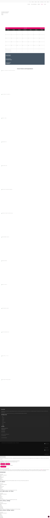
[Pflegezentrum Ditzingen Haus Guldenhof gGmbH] (25, 225)
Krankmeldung (3, 422)
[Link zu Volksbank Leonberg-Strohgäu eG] (25, 391)
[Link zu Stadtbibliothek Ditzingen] (25, 320)
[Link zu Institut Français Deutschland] (25, 130)
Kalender (3, 419)
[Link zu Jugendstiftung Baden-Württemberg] (25, 249)
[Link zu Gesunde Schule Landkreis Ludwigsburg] (25, 201)
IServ (2, 416)
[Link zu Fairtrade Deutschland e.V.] (25, 177)
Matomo (42, 469)
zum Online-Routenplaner (4, 437)
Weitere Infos (27, 480)
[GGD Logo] (4, 4)
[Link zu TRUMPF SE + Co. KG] (25, 367)
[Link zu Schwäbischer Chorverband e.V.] (25, 106)
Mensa (3, 423)
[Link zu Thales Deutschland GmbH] (25, 344)
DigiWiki (3, 425)
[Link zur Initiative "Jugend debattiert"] (25, 272)
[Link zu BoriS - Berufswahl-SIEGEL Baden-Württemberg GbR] (25, 82)
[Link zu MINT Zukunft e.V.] (25, 153)
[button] (48, 4)
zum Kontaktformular (3, 435)
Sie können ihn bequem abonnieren (19, 23)
